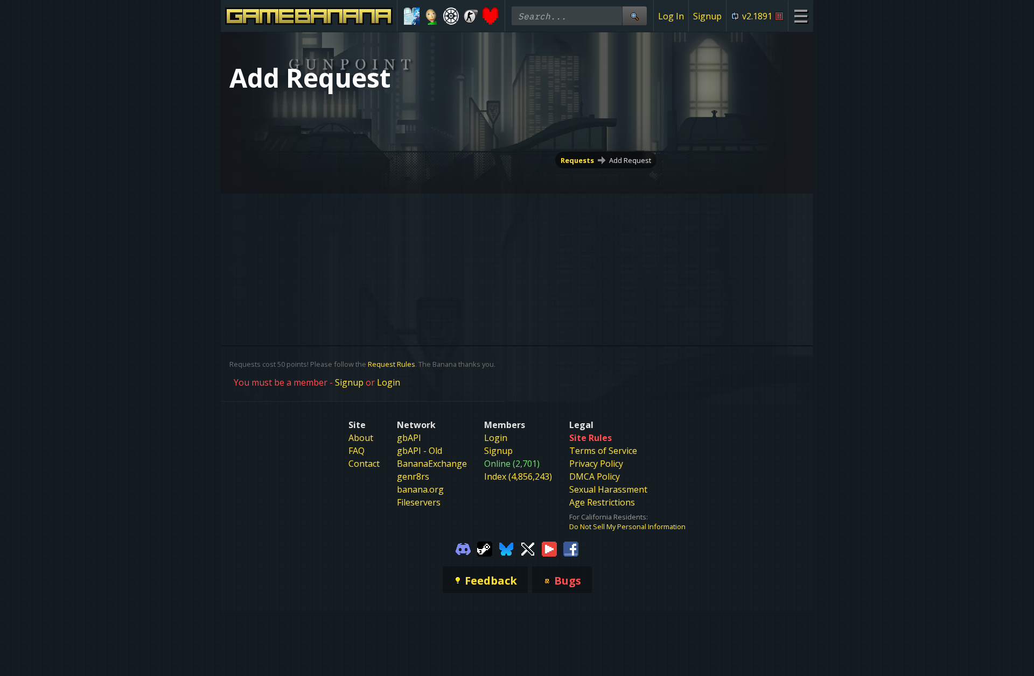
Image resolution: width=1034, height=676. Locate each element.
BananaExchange (432, 463)
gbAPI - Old (419, 451)
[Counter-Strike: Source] (471, 16)
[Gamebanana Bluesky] (506, 548)
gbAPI (409, 438)
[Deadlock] (451, 16)
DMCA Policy (594, 476)
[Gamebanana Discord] (463, 548)
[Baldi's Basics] (432, 16)
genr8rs (413, 476)
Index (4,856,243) (518, 476)
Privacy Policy (596, 463)
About (360, 438)
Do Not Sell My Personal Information (627, 526)
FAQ (356, 451)
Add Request (630, 160)
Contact (364, 463)
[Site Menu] (800, 16)
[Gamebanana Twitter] (527, 548)
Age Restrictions (602, 502)
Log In (671, 16)
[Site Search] (634, 15)
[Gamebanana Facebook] (570, 548)
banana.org (420, 489)
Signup (707, 16)
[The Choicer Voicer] (412, 16)
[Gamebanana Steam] (484, 548)
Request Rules (391, 364)
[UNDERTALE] (490, 16)
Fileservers (419, 502)
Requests (577, 160)
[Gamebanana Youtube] (549, 548)
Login (388, 382)
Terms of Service (603, 451)
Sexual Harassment (608, 489)
